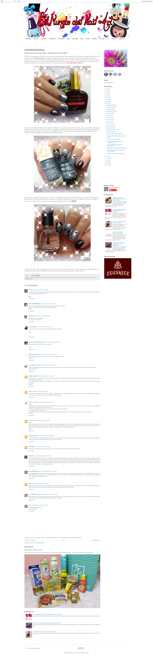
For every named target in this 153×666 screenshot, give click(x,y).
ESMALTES (43, 38)
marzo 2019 (110, 123)
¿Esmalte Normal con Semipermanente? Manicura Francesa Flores (119, 199)
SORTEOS (113, 38)
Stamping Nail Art (28, 279)
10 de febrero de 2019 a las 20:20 (40, 483)
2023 (107, 95)
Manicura (48, 277)
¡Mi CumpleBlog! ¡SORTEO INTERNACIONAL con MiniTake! (47, 614)
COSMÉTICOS (52, 38)
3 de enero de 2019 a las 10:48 (40, 289)
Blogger (87, 653)
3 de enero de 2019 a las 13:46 (42, 316)
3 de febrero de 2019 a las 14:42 (46, 376)
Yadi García (31, 456)
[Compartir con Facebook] (37, 275)
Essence (41, 277)
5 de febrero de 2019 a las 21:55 (41, 391)
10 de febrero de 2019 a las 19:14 (49, 471)
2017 (107, 158)
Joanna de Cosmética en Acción (37, 342)
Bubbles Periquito (33, 376)
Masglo (71, 277)
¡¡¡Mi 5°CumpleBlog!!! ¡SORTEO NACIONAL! (118, 232)
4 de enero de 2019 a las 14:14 (53, 342)
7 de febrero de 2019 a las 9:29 (42, 420)
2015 (107, 162)
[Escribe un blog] (34, 275)
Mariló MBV (31, 446)
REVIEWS (94, 38)
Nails (78, 277)
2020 (107, 101)
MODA (68, 38)
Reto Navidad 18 (87, 277)
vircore (30, 391)
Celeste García (32, 326)
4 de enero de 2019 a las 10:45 (44, 326)
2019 (107, 103)
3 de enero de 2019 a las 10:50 (48, 303)
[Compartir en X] (35, 275)
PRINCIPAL (28, 38)
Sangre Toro (94, 277)
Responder (31, 298)
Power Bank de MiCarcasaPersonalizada (116, 148)
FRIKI (81, 38)
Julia (30, 505)
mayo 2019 (109, 119)
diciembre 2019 (111, 105)
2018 (107, 156)
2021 (107, 99)
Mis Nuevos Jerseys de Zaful (113, 139)
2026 (107, 88)
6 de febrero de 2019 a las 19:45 (45, 402)
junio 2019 (109, 117)
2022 (107, 97)
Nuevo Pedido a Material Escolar (114, 134)
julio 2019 (109, 115)
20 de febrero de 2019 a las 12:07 (40, 505)
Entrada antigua (96, 540)
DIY (108, 38)
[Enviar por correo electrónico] (32, 275)
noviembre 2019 (111, 107)
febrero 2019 (110, 126)
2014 (107, 165)
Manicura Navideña (55, 277)
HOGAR (87, 38)
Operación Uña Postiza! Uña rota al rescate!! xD (44, 631)
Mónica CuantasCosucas (35, 354)
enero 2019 (110, 128)
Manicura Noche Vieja (64, 277)
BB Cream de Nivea (111, 131)
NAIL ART (36, 38)
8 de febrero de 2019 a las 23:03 (43, 446)
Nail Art (74, 277)
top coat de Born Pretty (34, 201)
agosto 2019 (110, 113)
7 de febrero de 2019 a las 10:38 (46, 435)
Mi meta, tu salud (33, 402)
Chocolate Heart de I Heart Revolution (116, 153)
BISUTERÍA (75, 38)
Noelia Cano (32, 316)
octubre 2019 (110, 109)
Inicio (63, 540)
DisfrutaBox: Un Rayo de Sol (33, 550)
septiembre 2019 (111, 111)
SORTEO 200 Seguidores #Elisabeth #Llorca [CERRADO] (47, 623)
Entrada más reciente (30, 540)
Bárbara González (33, 435)
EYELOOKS (61, 38)
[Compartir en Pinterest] (39, 275)
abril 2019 (109, 121)
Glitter (44, 277)
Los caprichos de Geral (34, 494)
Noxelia (30, 289)
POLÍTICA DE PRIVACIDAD (34, 648)
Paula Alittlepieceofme (34, 471)
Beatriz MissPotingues (34, 303)
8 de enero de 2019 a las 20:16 (48, 365)
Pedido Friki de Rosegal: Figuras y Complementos (115, 142)
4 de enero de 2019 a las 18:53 (49, 354)
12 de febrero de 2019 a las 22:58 (49, 494)
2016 (107, 160)
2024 (107, 93)
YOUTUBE (102, 38)
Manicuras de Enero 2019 (113, 129)
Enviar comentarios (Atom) (37, 542)
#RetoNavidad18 (38, 58)
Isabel (30, 483)
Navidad (81, 277)
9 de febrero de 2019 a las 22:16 (43, 456)
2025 (107, 91)
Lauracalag (31, 420)
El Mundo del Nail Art (34, 277)
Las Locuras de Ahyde (34, 365)
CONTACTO (122, 38)
